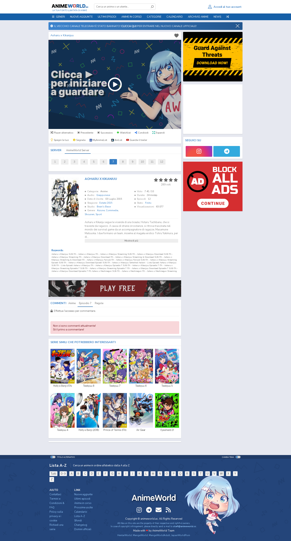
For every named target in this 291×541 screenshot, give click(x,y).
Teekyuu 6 (141, 385)
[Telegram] (226, 151)
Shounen (89, 214)
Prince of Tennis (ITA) (114, 429)
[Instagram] (199, 151)
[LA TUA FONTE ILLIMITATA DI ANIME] (69, 6)
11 (152, 161)
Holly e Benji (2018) (89, 429)
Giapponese (103, 195)
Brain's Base (104, 206)
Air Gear (141, 429)
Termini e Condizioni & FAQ (56, 503)
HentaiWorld (124, 535)
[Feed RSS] (168, 510)
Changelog (80, 525)
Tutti (53, 473)
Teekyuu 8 (88, 385)
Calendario (174, 17)
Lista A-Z (79, 516)
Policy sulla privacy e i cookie (56, 516)
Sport (99, 214)
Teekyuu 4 (62, 429)
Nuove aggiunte (81, 17)
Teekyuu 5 (167, 385)
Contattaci (55, 494)
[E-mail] (159, 510)
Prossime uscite (83, 507)
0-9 (63, 473)
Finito (148, 202)
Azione (101, 210)
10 (142, 161)
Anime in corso (82, 503)
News (217, 17)
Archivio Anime (198, 17)
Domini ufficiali (82, 529)
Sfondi (78, 520)
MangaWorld (140, 535)
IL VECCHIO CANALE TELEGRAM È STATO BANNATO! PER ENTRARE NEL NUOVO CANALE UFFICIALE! (125, 26)
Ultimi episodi (107, 17)
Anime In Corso (131, 17)
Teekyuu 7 (114, 385)
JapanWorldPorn (180, 535)
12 (161, 161)
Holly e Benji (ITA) (62, 385)
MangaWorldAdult (159, 535)
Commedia (112, 210)
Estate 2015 (105, 202)
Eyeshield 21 (167, 429)
